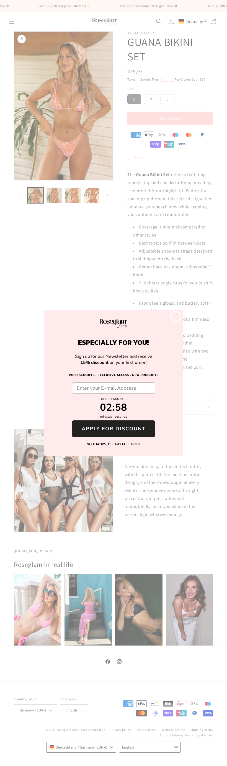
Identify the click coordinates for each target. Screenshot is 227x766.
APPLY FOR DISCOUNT (114, 428)
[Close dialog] (175, 317)
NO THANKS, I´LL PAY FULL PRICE (114, 444)
